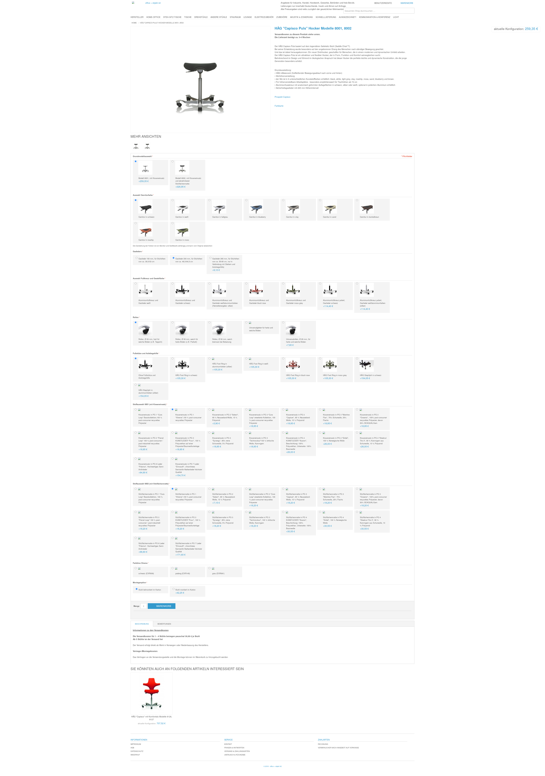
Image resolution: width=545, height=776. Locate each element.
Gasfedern (137, 251)
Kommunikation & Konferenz (374, 17)
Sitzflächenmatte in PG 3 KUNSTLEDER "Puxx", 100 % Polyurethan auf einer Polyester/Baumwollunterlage (187, 523)
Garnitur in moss (182, 240)
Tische (187, 17)
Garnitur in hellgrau (220, 217)
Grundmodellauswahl (142, 156)
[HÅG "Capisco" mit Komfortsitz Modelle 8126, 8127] (152, 694)
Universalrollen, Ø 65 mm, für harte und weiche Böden (298, 342)
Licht (396, 17)
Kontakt (228, 744)
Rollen (136, 317)
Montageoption (139, 582)
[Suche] (411, 10)
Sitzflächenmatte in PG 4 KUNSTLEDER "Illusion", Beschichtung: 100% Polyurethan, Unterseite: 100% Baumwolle (298, 524)
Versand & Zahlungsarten (237, 751)
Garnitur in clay (292, 217)
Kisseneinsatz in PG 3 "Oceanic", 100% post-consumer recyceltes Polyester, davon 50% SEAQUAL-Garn (373, 420)
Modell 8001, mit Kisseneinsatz (151, 180)
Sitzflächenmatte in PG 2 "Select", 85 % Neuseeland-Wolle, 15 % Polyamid (223, 498)
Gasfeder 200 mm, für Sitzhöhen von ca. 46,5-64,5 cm (188, 260)
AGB (132, 747)
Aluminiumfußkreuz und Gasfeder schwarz (185, 301)
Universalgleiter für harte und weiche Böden (261, 329)
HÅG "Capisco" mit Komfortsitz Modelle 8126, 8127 (151, 718)
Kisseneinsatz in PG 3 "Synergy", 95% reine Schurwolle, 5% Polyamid (222, 442)
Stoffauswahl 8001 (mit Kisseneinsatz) (149, 404)
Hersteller (137, 17)
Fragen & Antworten (234, 747)
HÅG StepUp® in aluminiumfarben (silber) (148, 393)
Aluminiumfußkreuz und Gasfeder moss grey (296, 301)
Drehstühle (201, 17)
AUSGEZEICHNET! (347, 17)
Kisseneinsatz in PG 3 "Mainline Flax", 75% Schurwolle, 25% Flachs (336, 419)
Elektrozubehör (264, 17)
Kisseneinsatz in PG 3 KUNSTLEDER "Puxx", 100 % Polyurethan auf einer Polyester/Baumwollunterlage (187, 444)
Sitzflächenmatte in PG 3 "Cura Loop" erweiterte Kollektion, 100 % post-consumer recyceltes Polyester (262, 500)
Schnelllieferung (326, 17)
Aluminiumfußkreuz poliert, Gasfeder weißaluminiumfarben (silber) (372, 304)
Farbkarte (279, 105)
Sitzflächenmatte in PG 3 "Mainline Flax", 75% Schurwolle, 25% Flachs (333, 498)
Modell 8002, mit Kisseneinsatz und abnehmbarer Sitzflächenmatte (188, 182)
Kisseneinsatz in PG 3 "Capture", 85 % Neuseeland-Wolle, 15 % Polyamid (298, 419)
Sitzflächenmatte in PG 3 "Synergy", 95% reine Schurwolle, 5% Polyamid (222, 522)
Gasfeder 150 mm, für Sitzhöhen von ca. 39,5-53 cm (152, 260)
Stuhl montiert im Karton (185, 591)
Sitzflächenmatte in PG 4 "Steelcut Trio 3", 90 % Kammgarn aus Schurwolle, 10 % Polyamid (372, 523)
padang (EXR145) (182, 573)
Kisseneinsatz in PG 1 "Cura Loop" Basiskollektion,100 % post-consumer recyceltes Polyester (150, 418)
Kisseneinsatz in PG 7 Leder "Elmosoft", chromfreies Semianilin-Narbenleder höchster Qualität (188, 470)
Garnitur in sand (329, 217)
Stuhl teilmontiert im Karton (150, 589)
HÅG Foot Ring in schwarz (186, 377)
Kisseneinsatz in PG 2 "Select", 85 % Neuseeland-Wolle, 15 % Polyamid (225, 419)
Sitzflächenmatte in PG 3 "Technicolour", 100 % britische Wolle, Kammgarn (262, 522)
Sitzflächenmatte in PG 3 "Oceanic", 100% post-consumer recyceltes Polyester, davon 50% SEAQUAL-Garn (373, 500)
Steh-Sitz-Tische (172, 17)
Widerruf (135, 754)
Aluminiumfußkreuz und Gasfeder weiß (148, 301)
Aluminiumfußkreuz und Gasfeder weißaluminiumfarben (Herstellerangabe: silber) (225, 303)
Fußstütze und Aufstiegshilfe (145, 353)
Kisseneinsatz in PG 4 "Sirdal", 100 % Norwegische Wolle (336, 441)
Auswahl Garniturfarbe (143, 195)
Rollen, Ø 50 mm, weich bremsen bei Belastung (222, 340)
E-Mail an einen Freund (138, 614)
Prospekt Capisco (282, 96)
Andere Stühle (218, 17)
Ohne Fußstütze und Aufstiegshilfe (147, 376)
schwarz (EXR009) (146, 573)
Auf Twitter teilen (150, 614)
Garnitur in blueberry (257, 217)
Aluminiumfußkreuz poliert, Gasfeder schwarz (334, 303)
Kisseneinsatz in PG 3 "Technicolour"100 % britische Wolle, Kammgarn (261, 442)
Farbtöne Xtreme (140, 563)
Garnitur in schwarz (146, 217)
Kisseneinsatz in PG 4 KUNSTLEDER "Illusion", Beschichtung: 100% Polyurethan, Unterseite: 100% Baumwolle (298, 445)
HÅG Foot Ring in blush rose (298, 377)
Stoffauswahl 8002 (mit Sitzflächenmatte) (150, 483)
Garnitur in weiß (181, 217)
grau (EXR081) (218, 573)
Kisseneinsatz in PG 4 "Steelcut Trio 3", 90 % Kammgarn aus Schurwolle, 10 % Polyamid (373, 442)
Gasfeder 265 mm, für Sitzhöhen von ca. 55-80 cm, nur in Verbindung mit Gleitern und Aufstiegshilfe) (225, 264)
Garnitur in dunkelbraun (369, 217)
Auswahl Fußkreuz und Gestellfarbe (148, 278)
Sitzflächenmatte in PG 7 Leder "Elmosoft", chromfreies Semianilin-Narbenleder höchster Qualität (188, 549)
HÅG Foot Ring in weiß (258, 365)
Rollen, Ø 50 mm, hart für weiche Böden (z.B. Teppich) (150, 340)
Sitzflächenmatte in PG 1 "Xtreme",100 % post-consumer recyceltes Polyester (188, 497)
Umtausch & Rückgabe (234, 754)
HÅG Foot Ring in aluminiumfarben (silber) (222, 366)
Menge (136, 606)
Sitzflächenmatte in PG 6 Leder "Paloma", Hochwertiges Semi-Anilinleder (151, 548)
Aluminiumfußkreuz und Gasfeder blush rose (259, 301)
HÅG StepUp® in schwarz (370, 377)
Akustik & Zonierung (301, 17)
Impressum (136, 744)
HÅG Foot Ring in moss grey (335, 377)
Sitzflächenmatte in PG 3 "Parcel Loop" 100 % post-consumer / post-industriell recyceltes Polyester (149, 523)
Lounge (248, 17)
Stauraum (235, 17)
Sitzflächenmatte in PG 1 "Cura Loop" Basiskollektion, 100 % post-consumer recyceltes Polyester (151, 498)
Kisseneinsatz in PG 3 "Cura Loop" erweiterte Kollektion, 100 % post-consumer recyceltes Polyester (262, 420)
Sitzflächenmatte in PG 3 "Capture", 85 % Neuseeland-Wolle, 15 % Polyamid (298, 498)
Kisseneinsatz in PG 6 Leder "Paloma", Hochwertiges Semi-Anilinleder (151, 468)
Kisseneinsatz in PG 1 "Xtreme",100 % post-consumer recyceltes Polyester (188, 417)
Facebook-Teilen (144, 614)
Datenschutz (137, 751)
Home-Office (153, 17)
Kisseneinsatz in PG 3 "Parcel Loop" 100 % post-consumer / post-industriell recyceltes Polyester (151, 444)
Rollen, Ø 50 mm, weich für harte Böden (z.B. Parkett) (186, 340)
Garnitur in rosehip (146, 240)
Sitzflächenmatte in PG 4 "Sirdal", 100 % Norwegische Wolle (335, 522)
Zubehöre (281, 17)
